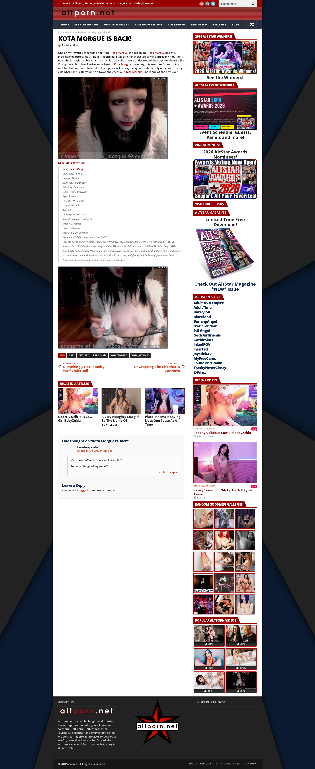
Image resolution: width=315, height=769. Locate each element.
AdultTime (202, 307)
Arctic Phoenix (206, 436)
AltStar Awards (86, 24)
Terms (218, 763)
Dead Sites (232, 763)
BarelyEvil (201, 312)
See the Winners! (225, 77)
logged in (85, 490)
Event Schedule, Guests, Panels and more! (225, 134)
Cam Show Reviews (148, 24)
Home (65, 24)
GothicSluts (203, 339)
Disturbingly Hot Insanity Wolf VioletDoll (83, 367)
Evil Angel (201, 330)
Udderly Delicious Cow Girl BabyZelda (76, 3)
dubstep (84, 355)
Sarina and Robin (207, 363)
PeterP (201, 497)
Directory (249, 763)
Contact (205, 763)
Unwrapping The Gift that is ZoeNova (157, 367)
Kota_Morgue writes (71, 162)
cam (71, 355)
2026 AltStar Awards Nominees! (225, 154)
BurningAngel (205, 321)
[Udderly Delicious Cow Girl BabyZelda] (78, 401)
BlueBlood (202, 316)
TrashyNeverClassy (209, 367)
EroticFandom (205, 326)
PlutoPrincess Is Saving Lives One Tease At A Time (162, 420)
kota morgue (118, 355)
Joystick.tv (202, 353)
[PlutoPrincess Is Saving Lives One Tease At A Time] (165, 401)
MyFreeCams (204, 358)
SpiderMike (71, 45)
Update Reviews (115, 24)
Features (198, 24)
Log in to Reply (167, 472)
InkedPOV (201, 344)
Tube (235, 24)
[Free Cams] (113, 159)
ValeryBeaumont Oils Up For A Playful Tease (130, 3)
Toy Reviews (177, 24)
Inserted (200, 349)
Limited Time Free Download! (225, 221)
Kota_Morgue (77, 169)
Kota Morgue (119, 53)
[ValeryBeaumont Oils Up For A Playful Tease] (225, 462)
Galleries (219, 24)
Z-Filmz (199, 372)
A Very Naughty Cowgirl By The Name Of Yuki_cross (120, 420)
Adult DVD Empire (208, 302)
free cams (99, 355)
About (193, 763)
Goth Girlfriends (207, 335)
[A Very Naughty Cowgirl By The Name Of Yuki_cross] (121, 401)
